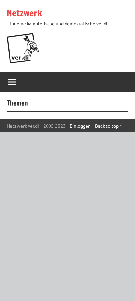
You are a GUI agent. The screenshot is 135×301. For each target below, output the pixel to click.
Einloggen (80, 126)
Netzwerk (24, 13)
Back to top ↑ (108, 126)
